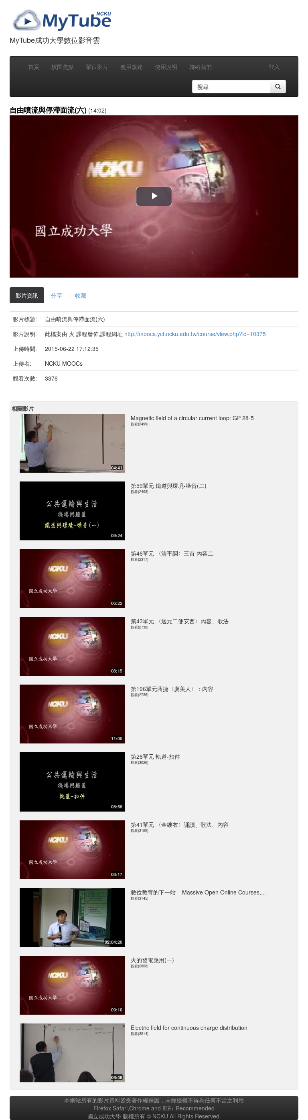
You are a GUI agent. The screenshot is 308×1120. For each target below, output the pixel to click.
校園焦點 (62, 66)
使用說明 (166, 66)
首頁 (33, 66)
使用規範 (131, 66)
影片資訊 (27, 295)
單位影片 (97, 66)
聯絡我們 (200, 66)
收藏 (80, 295)
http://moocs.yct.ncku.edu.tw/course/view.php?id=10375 (195, 334)
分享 (56, 295)
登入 (274, 66)
